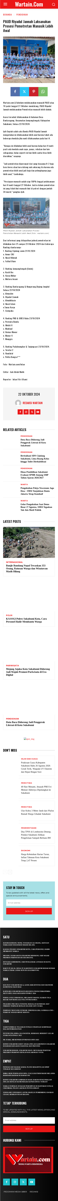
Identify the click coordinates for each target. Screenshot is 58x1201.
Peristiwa (26, 783)
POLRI (9, 615)
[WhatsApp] (43, 91)
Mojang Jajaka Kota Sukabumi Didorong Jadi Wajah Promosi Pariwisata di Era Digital (28, 672)
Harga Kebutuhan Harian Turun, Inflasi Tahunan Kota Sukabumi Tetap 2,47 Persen (35, 857)
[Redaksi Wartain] (19, 403)
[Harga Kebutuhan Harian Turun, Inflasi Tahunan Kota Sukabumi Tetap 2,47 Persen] (11, 856)
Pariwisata (12, 666)
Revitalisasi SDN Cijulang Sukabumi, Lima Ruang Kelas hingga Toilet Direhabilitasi (35, 459)
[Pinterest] (33, 91)
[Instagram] (26, 411)
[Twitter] (24, 91)
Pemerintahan (28, 828)
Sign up (29, 911)
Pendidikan (22, 14)
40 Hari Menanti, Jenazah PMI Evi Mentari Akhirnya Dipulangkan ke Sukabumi (36, 790)
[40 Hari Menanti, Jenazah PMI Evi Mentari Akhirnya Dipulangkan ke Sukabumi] (11, 788)
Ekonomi (25, 850)
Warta (24, 484)
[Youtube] (37, 411)
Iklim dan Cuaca (29, 759)
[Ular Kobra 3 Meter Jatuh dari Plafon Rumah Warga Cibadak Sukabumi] (11, 811)
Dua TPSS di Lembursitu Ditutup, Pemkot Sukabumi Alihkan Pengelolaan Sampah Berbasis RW (36, 835)
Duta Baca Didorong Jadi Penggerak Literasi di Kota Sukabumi (33, 443)
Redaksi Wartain (33, 403)
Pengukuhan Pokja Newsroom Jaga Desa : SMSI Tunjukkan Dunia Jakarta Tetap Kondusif (37, 491)
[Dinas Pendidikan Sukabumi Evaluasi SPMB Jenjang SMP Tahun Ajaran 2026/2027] (11, 473)
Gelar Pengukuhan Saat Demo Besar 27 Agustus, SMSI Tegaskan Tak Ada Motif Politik (36, 507)
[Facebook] (15, 91)
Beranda (7, 14)
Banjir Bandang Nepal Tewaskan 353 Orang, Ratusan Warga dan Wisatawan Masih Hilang (27, 568)
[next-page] (10, 872)
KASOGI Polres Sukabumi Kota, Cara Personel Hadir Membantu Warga (26, 620)
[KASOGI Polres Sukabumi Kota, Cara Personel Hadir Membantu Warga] (29, 595)
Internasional (14, 562)
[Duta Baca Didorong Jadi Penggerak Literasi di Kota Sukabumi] (11, 441)
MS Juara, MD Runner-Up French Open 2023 (21, 1040)
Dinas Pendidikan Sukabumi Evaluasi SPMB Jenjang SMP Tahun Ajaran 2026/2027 (34, 475)
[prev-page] (5, 872)
